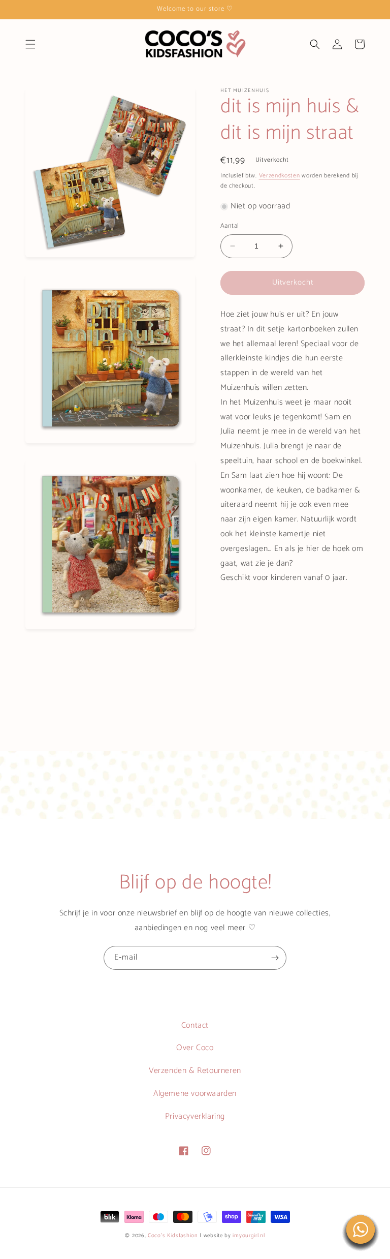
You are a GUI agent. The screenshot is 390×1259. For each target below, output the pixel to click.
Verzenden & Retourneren (195, 1071)
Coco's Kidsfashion (173, 1235)
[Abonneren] (275, 958)
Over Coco (194, 1048)
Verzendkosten (279, 175)
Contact (195, 1025)
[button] (30, 44)
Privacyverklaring (195, 1116)
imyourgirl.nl (249, 1235)
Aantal (229, 226)
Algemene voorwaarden (195, 1093)
